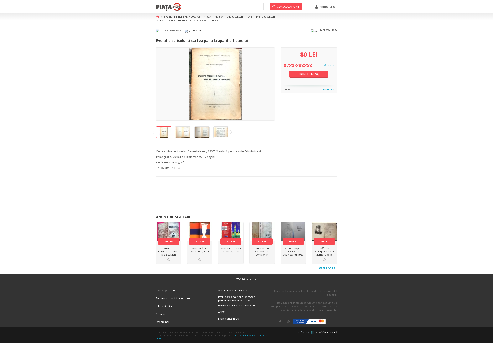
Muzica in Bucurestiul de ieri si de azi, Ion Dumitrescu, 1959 (168, 253)
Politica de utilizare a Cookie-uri (236, 305)
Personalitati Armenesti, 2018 (199, 250)
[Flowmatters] (324, 332)
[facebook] (280, 322)
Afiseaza (329, 65)
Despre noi (162, 322)
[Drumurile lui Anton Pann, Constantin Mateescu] (262, 231)
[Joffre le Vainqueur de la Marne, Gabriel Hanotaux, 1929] (324, 231)
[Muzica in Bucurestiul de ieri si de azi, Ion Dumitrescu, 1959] (168, 231)
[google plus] (288, 322)
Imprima (197, 30)
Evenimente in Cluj (229, 318)
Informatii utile (164, 306)
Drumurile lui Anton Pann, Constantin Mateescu (262, 253)
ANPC (221, 312)
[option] (215, 84)
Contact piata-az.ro (167, 290)
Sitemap (161, 314)
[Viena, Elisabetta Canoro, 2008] (230, 231)
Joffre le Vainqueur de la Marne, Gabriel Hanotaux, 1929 (324, 253)
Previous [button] (153, 132)
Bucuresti (328, 89)
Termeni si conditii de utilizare (173, 298)
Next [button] (231, 132)
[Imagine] (215, 84)
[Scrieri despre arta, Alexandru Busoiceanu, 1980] (293, 231)
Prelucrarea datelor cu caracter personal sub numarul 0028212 (236, 298)
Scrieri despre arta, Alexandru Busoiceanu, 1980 (293, 251)
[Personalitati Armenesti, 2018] (199, 231)
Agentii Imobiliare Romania (233, 290)
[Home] (168, 10)
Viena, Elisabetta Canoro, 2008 (231, 250)
